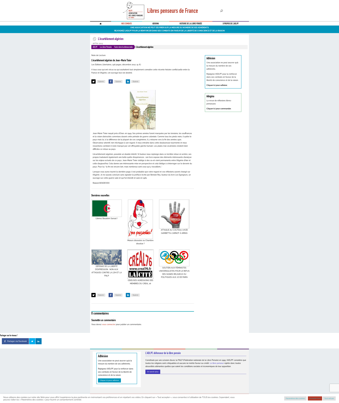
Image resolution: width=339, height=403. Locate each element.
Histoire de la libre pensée (191, 23)
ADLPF (95, 47)
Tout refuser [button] (329, 398)
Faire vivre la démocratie (123, 47)
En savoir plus (152, 372)
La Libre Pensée (106, 47)
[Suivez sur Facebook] (111, 81)
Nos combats (126, 23)
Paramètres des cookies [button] (295, 398)
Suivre (101, 81)
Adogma (155, 23)
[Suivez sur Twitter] (93, 81)
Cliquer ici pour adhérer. (216, 85)
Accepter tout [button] (314, 398)
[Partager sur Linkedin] (38, 341)
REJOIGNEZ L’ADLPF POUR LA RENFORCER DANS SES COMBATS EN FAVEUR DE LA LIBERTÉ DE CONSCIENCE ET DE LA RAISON (169, 31)
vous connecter (108, 324)
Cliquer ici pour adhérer (109, 380)
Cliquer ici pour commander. (218, 109)
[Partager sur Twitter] (32, 341)
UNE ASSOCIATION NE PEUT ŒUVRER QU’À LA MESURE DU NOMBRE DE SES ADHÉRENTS (169, 27)
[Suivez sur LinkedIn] (128, 81)
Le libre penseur (217, 363)
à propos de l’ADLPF (231, 23)
